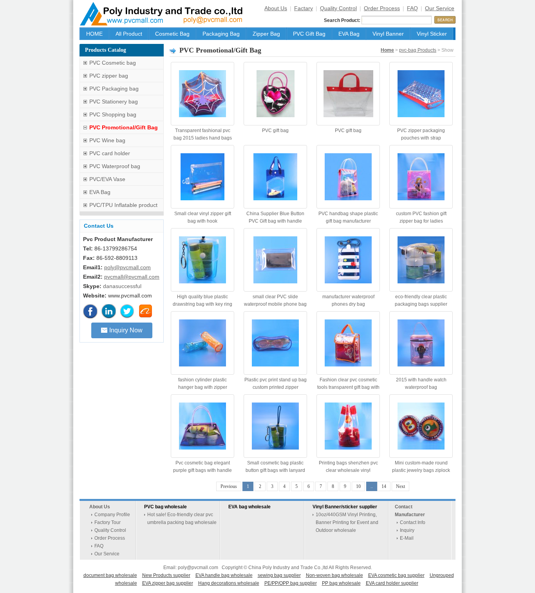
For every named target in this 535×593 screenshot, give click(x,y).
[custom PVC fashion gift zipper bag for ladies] (421, 176)
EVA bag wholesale (249, 507)
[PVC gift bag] (275, 93)
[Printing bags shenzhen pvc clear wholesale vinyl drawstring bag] (348, 426)
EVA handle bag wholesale (224, 575)
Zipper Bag (266, 34)
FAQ (412, 8)
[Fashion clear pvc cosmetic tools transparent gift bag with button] (348, 343)
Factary (303, 8)
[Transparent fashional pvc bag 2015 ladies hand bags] (202, 93)
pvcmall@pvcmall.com (131, 277)
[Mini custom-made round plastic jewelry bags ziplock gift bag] (421, 426)
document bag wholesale (110, 575)
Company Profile (112, 514)
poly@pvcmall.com (127, 267)
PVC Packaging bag (114, 88)
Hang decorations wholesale (228, 583)
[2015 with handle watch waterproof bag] (421, 343)
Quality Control (338, 8)
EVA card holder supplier (392, 583)
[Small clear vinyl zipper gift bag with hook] (202, 176)
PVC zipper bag (108, 76)
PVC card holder (109, 153)
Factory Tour (107, 522)
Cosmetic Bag (172, 34)
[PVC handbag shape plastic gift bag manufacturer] (348, 176)
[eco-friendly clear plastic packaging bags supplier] (421, 259)
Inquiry (407, 530)
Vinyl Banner (388, 34)
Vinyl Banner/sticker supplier (345, 507)
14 (383, 486)
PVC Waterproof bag (114, 166)
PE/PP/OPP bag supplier (290, 583)
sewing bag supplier (279, 575)
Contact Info (412, 522)
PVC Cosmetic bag (112, 63)
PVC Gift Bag (309, 34)
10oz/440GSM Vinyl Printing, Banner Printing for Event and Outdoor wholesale (347, 522)
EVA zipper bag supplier (167, 583)
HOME (94, 34)
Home (387, 50)
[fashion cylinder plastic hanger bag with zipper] (202, 343)
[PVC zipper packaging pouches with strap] (421, 93)
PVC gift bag (275, 130)
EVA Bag (349, 34)
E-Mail (407, 538)
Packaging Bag (221, 34)
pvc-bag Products (417, 50)
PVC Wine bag (107, 140)
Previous (229, 486)
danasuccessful (122, 286)
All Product (129, 34)
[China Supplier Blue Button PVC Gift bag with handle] (275, 176)
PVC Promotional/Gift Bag (123, 127)
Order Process (382, 8)
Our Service (439, 8)
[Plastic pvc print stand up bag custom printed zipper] (275, 343)
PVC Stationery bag (113, 101)
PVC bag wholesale (165, 507)
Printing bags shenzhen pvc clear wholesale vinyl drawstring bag (348, 470)
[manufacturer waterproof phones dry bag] (348, 259)
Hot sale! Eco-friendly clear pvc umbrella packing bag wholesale (182, 518)
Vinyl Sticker (432, 34)
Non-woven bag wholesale (334, 575)
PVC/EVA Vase (107, 179)
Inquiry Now (126, 330)
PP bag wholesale (341, 583)
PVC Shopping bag (112, 114)
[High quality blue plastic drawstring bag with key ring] (202, 259)
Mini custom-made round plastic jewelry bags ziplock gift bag (421, 470)
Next (400, 486)
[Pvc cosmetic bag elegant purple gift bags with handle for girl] (202, 426)
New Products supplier (166, 575)
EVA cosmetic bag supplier (396, 575)
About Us (275, 8)
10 (358, 486)
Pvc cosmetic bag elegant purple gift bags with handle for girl (202, 470)
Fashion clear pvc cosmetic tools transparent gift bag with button (348, 387)
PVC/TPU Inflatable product (123, 205)
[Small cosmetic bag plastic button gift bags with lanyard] (275, 426)
